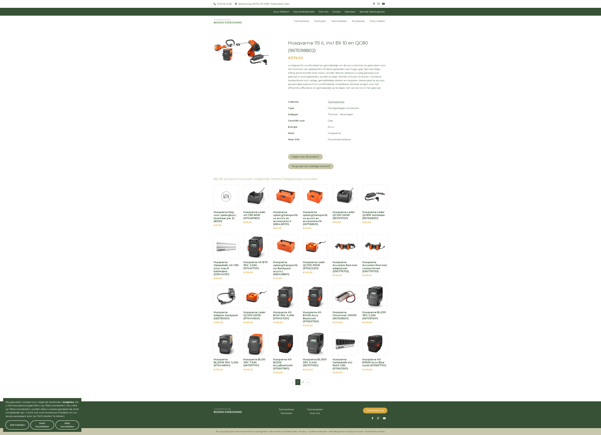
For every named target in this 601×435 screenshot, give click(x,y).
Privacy (302, 431)
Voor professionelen (304, 11)
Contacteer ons (375, 410)
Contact (336, 11)
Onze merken (377, 21)
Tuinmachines (301, 21)
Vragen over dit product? (305, 156)
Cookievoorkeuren (317, 431)
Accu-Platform (281, 11)
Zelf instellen (17, 425)
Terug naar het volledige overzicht (310, 166)
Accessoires (358, 21)
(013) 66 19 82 (224, 4)
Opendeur (350, 11)
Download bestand (339, 139)
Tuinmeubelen (339, 21)
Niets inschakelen (42, 425)
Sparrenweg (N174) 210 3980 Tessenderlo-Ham (264, 4)
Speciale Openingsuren (372, 11)
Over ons (323, 11)
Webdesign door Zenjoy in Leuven (346, 431)
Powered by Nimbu (375, 431)
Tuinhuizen (320, 21)
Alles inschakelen (67, 425)
